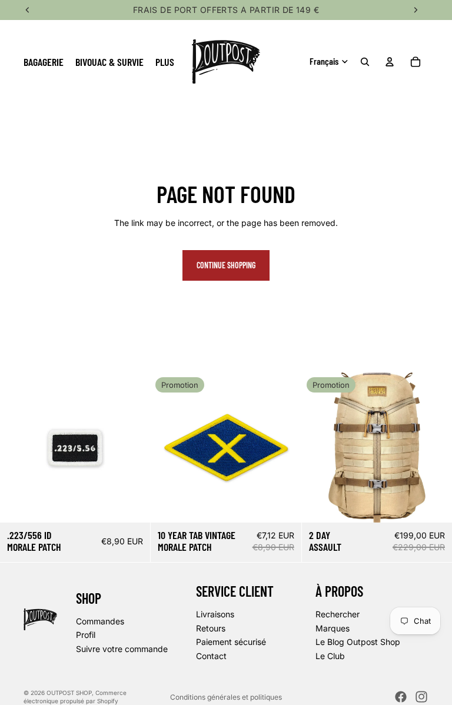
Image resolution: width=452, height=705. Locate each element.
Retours (210, 628)
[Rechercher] (365, 62)
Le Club (330, 656)
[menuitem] (164, 61)
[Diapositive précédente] (319, 447)
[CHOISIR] (433, 504)
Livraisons (215, 614)
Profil (85, 635)
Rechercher (337, 614)
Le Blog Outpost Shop (357, 642)
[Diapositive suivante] (434, 447)
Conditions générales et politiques (226, 697)
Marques (332, 628)
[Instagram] (421, 697)
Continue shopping (226, 265)
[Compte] (390, 62)
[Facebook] (401, 697)
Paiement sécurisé (231, 642)
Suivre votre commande (122, 649)
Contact (211, 656)
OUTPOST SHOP (69, 692)
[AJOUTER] (132, 504)
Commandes (100, 621)
